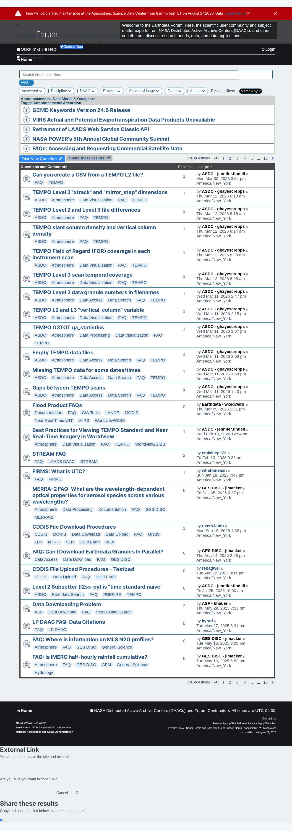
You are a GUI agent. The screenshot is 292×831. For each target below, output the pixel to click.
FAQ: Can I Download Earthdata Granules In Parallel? (97, 551)
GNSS (154, 534)
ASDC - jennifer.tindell (223, 173)
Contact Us (269, 718)
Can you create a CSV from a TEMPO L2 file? (87, 174)
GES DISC (155, 509)
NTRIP (54, 542)
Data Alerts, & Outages (72, 99)
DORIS (59, 534)
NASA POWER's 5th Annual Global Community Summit (100, 139)
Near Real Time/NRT (54, 420)
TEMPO (56, 182)
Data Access (91, 300)
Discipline (59, 91)
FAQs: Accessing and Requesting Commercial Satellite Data (107, 148)
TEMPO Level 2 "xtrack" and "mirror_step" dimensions (100, 192)
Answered (30, 91)
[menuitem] (160, 710)
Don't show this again (32, 57)
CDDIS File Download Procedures (74, 527)
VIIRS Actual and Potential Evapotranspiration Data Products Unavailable (123, 120)
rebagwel (211, 568)
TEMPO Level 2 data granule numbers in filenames (95, 292)
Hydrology (44, 672)
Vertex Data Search (114, 612)
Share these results (86, 158)
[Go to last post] (247, 173)
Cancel (62, 793)
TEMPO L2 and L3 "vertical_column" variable (88, 310)
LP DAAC (57, 629)
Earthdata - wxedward (223, 404)
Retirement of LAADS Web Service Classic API (90, 129)
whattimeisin (214, 470)
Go (78, 793)
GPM (106, 664)
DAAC (85, 91)
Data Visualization (96, 200)
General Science (117, 647)
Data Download (86, 534)
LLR (38, 542)
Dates (173, 91)
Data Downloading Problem (66, 604)
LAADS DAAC (62, 461)
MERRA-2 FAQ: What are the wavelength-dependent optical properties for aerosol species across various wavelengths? (98, 495)
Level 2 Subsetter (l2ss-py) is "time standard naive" (97, 587)
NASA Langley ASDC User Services (52, 727)
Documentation (48, 412)
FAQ (39, 182)
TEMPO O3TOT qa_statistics (68, 327)
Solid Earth (90, 542)
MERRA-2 (44, 517)
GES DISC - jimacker (222, 488)
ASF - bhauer (214, 603)
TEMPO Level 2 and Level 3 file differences (86, 210)
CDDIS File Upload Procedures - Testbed (83, 569)
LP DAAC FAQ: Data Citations (68, 622)
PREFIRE (112, 594)
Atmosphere (63, 200)
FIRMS (55, 479)
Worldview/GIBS (110, 420)
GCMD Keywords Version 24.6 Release (81, 110)
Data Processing (95, 335)
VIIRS (83, 420)
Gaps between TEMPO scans (68, 387)
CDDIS (41, 534)
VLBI (109, 542)
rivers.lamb (213, 526)
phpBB (230, 723)
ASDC (40, 200)
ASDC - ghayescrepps (223, 191)
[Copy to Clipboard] (2, 820)
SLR (70, 542)
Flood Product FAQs (57, 405)
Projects (110, 91)
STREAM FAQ (49, 454)
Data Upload (117, 534)
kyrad (207, 621)
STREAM (88, 461)
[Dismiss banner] (275, 13)
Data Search (119, 300)
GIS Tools (91, 412)
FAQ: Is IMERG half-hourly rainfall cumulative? (89, 657)
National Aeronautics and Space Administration (44, 731)
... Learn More (235, 13)
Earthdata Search (68, 594)
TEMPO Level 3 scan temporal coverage (82, 275)
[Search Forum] (269, 72)
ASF (39, 612)
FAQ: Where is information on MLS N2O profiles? (93, 639)
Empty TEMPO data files (62, 352)
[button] (215, 158)
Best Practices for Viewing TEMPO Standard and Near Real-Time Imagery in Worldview (100, 433)
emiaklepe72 (214, 453)
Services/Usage (142, 91)
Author (196, 91)
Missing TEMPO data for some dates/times (86, 370)
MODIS (131, 412)
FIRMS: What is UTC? (58, 471)
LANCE (112, 412)
